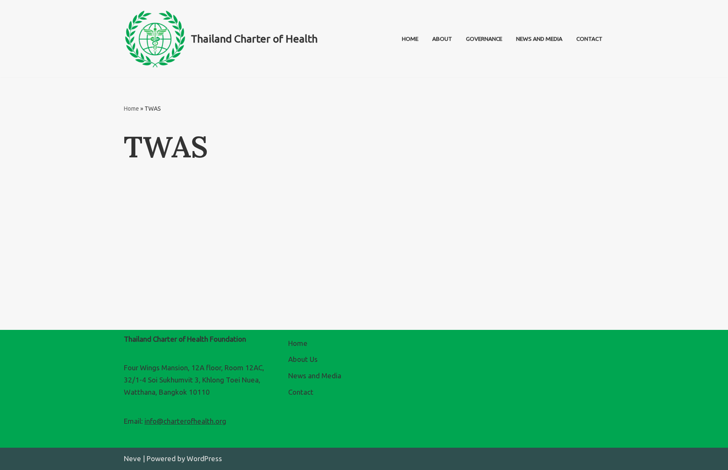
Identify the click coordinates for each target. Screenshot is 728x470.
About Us (303, 359)
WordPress (204, 458)
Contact (589, 38)
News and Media (539, 38)
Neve (132, 458)
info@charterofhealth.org (185, 421)
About (442, 38)
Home (410, 38)
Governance (484, 38)
